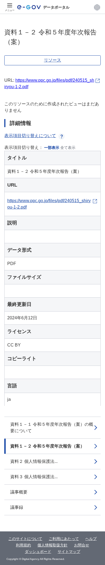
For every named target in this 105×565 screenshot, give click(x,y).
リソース (52, 60)
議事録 (16, 507)
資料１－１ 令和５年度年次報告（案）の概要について (51, 427)
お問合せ (81, 545)
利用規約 (23, 545)
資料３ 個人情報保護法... (34, 476)
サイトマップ (69, 551)
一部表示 (51, 147)
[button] (97, 7)
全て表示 (67, 147)
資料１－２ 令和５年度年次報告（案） (47, 446)
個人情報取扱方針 (52, 545)
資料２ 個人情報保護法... (34, 461)
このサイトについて (25, 539)
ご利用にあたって (64, 539)
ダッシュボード (38, 551)
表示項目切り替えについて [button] (30, 135)
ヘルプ (91, 539)
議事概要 (18, 492)
